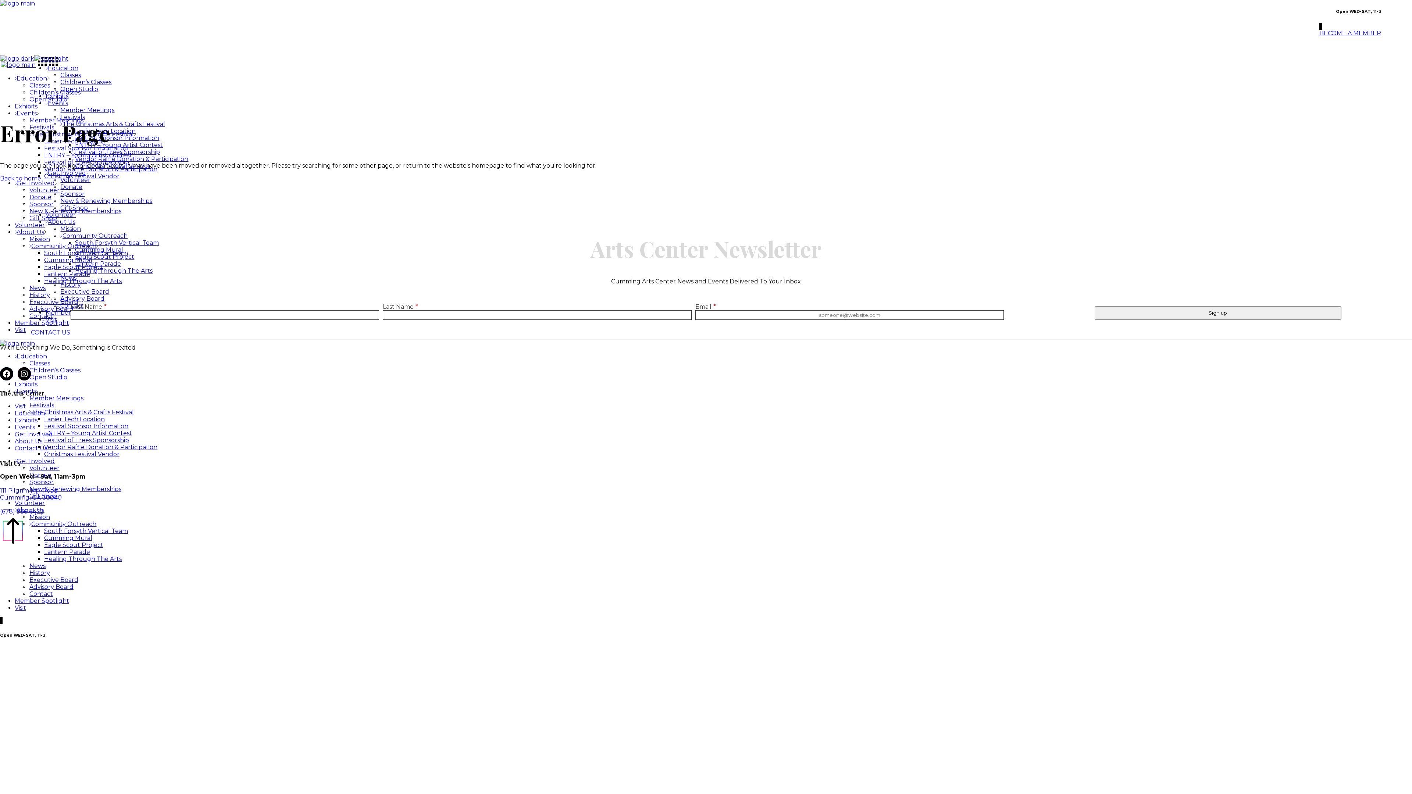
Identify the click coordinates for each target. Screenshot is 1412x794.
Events (25, 427)
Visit (20, 406)
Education (30, 413)
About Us (28, 441)
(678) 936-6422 (22, 511)
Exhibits (26, 420)
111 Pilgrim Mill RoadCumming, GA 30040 (31, 494)
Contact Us (31, 448)
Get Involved (34, 434)
